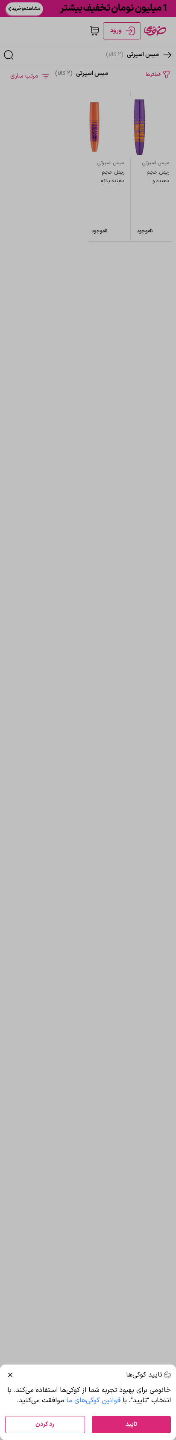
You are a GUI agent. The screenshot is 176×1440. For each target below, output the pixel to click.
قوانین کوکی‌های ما (93, 1400)
